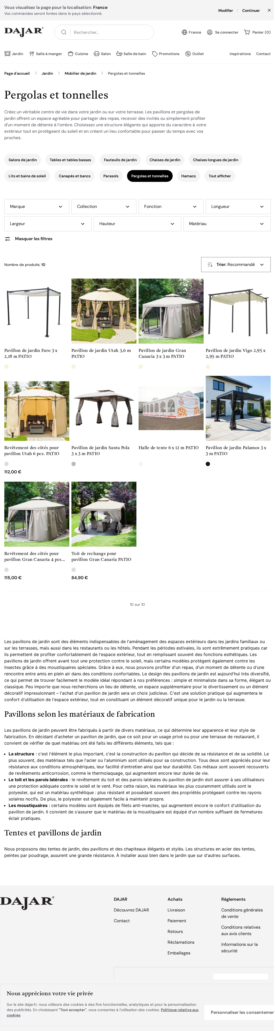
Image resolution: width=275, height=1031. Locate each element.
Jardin (47, 73)
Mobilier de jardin (80, 73)
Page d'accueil (17, 73)
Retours (175, 931)
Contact (263, 53)
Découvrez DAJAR (131, 910)
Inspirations (240, 53)
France (195, 32)
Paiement (177, 921)
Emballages (179, 953)
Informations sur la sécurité (239, 948)
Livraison (176, 910)
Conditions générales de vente (242, 913)
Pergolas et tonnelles (126, 73)
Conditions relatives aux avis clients (240, 930)
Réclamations (181, 942)
